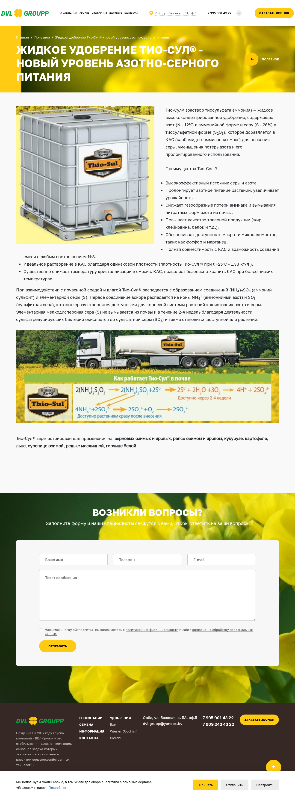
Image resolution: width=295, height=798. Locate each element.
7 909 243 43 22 (218, 724)
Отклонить (234, 785)
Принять (206, 785)
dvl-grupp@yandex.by (162, 723)
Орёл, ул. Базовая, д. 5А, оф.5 (175, 13)
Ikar (113, 724)
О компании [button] (68, 13)
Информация (91, 731)
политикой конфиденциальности (152, 630)
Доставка (115, 13)
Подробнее (57, 787)
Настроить (264, 785)
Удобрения (99, 13)
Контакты (131, 13)
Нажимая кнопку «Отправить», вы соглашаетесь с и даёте (149, 631)
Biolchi (115, 738)
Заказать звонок (274, 13)
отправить (57, 646)
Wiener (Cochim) (124, 731)
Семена (84, 13)
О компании (91, 718)
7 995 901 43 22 (219, 13)
